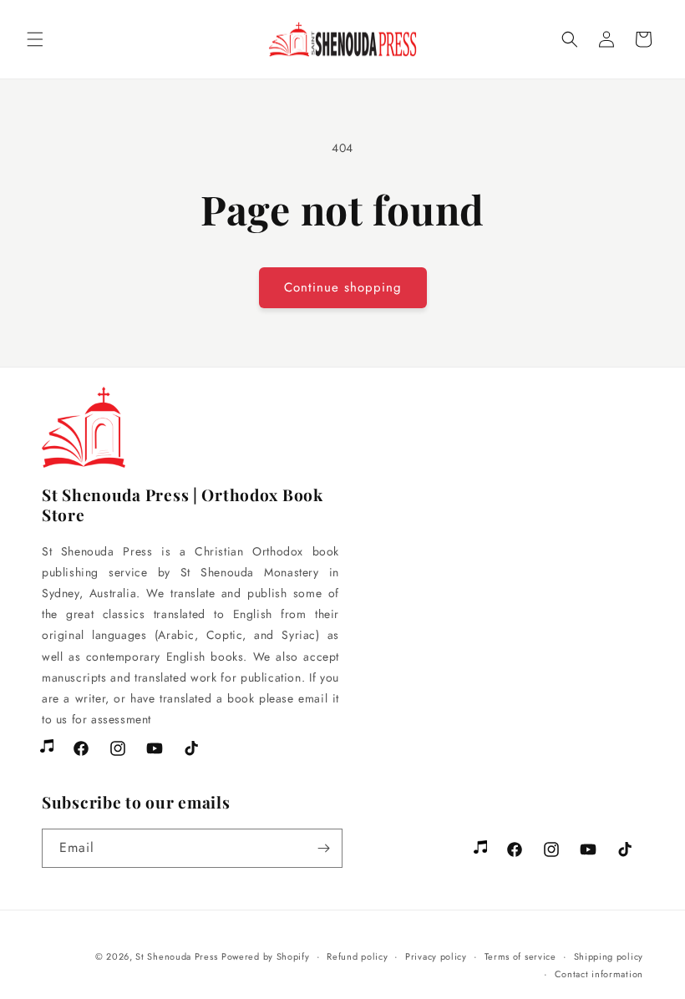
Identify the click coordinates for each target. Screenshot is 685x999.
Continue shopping (343, 287)
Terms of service (520, 956)
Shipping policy (609, 956)
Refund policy (357, 956)
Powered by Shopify (265, 956)
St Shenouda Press (176, 956)
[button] (35, 39)
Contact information (599, 974)
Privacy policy (436, 956)
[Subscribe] (323, 848)
